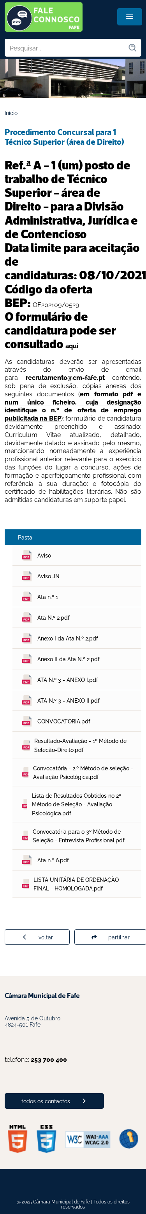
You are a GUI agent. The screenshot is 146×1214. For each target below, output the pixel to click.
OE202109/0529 (56, 304)
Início (11, 112)
